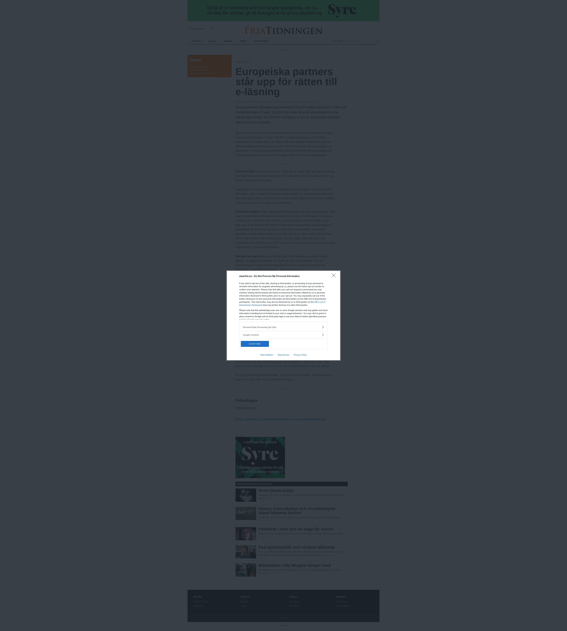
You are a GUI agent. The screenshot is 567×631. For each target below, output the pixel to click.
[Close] (334, 276)
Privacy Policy (300, 355)
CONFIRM (255, 344)
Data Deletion (266, 355)
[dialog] (283, 315)
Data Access (283, 355)
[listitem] (283, 327)
